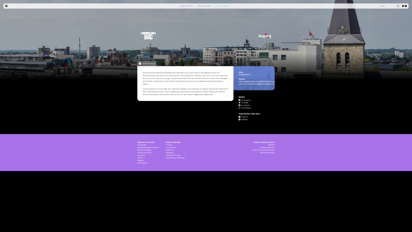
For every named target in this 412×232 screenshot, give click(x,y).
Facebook (170, 150)
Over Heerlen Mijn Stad (175, 157)
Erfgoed (140, 160)
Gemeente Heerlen (267, 147)
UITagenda (141, 144)
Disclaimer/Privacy (173, 155)
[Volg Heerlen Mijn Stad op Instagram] (406, 6)
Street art (141, 155)
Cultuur (140, 157)
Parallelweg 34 (244, 74)
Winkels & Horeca (144, 152)
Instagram (170, 152)
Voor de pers (171, 147)
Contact (169, 144)
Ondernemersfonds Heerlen (263, 150)
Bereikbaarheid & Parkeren (148, 147)
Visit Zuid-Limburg (267, 152)
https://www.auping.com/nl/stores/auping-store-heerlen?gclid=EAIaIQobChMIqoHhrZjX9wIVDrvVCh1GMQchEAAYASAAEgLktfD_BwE (270, 82)
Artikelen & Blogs (144, 150)
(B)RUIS (271, 144)
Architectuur (142, 163)
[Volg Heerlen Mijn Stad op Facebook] (403, 6)
